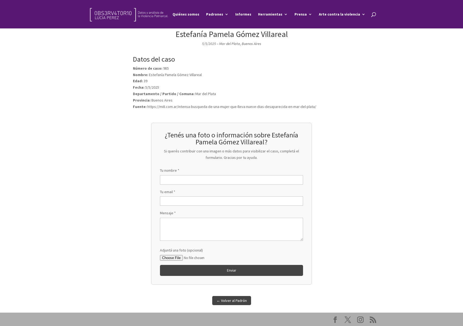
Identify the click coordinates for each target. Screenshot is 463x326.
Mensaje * (168, 213)
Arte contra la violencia (339, 14)
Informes (243, 14)
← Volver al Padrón (231, 300)
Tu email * (167, 191)
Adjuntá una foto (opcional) (181, 250)
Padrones (214, 14)
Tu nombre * (169, 170)
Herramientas (270, 14)
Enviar (231, 270)
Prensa (300, 14)
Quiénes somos (186, 14)
